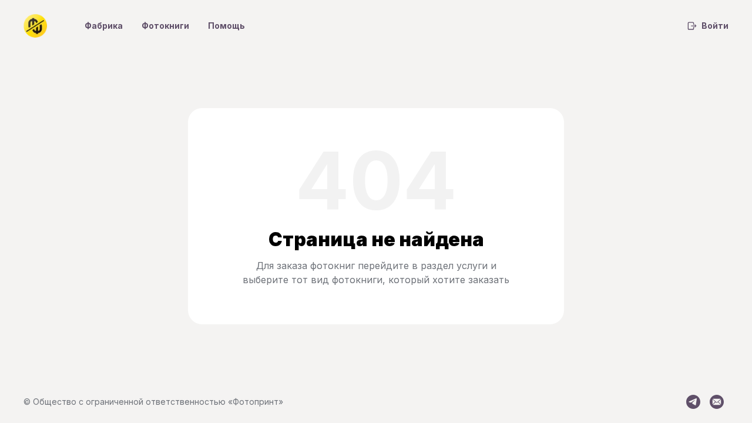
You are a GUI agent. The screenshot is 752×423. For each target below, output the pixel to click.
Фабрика (104, 26)
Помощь (226, 26)
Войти (714, 26)
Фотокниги (165, 26)
